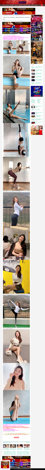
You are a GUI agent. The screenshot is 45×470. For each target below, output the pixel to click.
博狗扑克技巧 (25, 5)
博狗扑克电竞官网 (33, 102)
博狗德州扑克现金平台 (33, 100)
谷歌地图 (25, 469)
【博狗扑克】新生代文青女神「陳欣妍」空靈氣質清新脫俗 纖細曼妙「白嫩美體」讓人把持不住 (10, 442)
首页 (3, 5)
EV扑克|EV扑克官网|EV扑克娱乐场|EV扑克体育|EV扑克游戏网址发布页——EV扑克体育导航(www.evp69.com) (15, 426)
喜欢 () (17, 437)
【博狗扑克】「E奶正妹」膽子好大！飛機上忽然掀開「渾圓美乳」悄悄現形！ (23, 442)
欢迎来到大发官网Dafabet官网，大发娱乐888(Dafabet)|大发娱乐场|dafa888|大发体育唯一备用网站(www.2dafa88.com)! (16, 37)
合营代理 (20, 469)
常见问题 (29, 5)
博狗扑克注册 (7, 5)
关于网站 (18, 469)
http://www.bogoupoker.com (10, 34)
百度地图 (23, 469)
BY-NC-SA (21, 433)
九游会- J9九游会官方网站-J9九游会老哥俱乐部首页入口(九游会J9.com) (11, 430)
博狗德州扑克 (32, 99)
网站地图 (27, 469)
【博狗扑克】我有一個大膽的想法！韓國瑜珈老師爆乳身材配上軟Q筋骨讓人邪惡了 (19, 434)
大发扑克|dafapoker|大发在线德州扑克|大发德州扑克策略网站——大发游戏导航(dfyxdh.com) (13, 36)
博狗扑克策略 (38, 102)
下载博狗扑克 (16, 5)
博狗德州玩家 (38, 100)
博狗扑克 (9, 20)
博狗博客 (36, 5)
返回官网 (32, 5)
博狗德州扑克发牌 (6, 15)
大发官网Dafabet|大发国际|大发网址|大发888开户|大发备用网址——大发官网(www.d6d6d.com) (13, 39)
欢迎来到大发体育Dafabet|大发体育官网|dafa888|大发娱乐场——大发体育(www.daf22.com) (13, 38)
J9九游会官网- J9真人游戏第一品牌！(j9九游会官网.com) (9, 429)
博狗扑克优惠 (11, 5)
